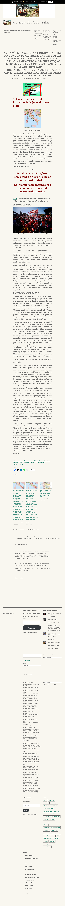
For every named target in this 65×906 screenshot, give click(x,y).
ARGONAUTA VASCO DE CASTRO (31, 790)
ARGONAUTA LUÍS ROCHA (29, 755)
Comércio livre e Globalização (47, 37)
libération (30, 529)
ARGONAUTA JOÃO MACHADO (30, 730)
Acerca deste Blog (37, 31)
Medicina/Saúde (55, 833)
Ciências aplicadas (54, 803)
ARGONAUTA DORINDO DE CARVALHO (29, 712)
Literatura (46, 833)
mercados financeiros (49, 835)
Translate (54, 684)
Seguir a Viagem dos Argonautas (32, 627)
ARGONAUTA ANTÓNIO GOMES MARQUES (30, 688)
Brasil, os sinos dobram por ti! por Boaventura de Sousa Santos (54, 615)
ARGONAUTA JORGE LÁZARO (30, 735)
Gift (51, 1)
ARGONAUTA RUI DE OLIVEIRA (30, 782)
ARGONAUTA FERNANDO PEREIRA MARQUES (31, 723)
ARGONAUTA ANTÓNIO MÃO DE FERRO (30, 691)
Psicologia (52, 841)
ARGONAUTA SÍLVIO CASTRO (30, 783)
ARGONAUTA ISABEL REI (29, 727)
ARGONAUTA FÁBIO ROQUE (29, 718)
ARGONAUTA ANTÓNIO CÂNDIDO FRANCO (31, 685)
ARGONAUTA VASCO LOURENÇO (31, 791)
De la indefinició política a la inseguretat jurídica (37, 37)
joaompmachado (26, 78)
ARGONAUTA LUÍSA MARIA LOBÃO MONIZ (31, 750)
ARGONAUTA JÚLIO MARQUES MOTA (32, 747)
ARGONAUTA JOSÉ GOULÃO (30, 742)
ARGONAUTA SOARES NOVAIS (30, 787)
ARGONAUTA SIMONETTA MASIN (31, 785)
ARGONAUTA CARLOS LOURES (30, 703)
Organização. (56, 838)
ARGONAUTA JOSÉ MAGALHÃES (31, 743)
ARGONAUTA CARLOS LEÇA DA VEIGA (30, 701)
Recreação (46, 844)
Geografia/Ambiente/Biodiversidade (52, 822)
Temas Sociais (47, 846)
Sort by (24, 663)
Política (44, 78)
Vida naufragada (38, 33)
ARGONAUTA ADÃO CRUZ (29, 682)
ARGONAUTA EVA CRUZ (28, 716)
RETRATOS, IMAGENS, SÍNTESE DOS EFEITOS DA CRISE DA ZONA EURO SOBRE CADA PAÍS (46, 493)
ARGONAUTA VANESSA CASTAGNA (31, 788)
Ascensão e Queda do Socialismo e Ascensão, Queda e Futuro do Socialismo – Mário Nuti (57, 40)
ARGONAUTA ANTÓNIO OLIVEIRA (31, 694)
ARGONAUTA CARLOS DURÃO (30, 698)
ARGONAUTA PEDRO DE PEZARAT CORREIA (31, 775)
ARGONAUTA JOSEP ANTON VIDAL (31, 745)
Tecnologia (53, 844)
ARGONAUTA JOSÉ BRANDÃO (30, 737)
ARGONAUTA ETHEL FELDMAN (30, 714)
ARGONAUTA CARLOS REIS (29, 705)
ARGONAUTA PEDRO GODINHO (30, 777)
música (58, 835)
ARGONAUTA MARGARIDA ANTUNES (31, 759)
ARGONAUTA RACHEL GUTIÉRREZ (31, 779)
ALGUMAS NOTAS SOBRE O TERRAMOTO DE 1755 (57, 32)
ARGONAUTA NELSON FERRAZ (30, 766)
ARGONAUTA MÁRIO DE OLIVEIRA (31, 761)
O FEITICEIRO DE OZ (47, 40)
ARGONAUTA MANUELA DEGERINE (31, 756)
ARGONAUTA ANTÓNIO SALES (30, 695)
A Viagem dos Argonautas (31, 22)
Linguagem (46, 830)
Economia (52, 814)
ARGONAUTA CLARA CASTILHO (30, 708)
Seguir (25, 810)
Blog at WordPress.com (8, 613)
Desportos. (56, 811)
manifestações (36, 529)
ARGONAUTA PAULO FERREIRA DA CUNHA (31, 770)
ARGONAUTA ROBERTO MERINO (30, 780)
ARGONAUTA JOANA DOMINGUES (31, 729)
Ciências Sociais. (48, 811)
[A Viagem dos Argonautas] (32, 11)
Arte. (45, 800)
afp (14, 529)
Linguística (54, 830)
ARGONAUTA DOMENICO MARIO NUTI (32, 710)
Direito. (45, 814)
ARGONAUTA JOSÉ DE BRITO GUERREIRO (30, 739)
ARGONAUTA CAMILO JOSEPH (30, 697)
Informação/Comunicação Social (52, 827)
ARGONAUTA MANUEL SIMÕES (30, 758)
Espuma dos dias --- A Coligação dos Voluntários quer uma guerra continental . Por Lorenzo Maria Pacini (54, 636)
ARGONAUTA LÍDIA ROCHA (29, 748)
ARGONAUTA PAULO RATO (29, 772)
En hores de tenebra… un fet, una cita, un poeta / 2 (47, 32)
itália (17, 529)
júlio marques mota (23, 529)
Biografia (46, 803)
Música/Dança (47, 838)
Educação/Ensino (55, 816)
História (46, 824)
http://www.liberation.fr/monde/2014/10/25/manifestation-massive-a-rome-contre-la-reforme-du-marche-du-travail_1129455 (31, 462)
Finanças (52, 819)
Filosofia (46, 819)
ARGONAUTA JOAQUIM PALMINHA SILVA (31, 733)
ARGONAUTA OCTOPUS (28, 767)
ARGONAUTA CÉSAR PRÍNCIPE (30, 706)
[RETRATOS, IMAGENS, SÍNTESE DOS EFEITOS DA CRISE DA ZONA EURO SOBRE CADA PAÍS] (46, 485)
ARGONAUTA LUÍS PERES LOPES (30, 753)
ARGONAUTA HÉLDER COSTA (30, 726)
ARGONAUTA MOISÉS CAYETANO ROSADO (31, 763)
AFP (15, 199)
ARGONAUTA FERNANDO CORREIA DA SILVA (32, 720)
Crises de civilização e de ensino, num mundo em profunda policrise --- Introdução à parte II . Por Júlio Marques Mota (54, 645)
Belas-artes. (51, 800)
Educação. (46, 816)
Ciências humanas (48, 808)
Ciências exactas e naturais (50, 805)
